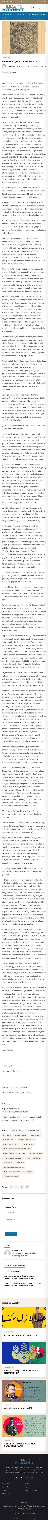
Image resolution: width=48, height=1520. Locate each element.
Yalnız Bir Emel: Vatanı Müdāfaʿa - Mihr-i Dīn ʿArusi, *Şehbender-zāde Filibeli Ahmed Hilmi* (22, 1285)
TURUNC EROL (36, 1135)
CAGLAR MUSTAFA (21, 1135)
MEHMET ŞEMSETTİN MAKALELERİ (14, 1153)
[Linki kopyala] (27, 1187)
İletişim (4, 1497)
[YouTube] (45, 2)
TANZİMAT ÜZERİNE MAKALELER (13, 1163)
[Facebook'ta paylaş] (11, 1187)
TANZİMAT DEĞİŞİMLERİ (10, 1176)
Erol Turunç (7, 1135)
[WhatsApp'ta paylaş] (22, 1187)
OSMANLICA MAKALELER (27, 1140)
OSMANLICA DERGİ (36, 1153)
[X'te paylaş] (16, 1187)
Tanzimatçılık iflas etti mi (12, 1071)
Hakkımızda (6, 1493)
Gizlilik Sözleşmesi (31, 1490)
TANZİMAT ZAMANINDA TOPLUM (13, 1167)
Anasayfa (8, 14)
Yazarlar (5, 1490)
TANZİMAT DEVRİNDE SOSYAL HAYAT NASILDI (17, 1172)
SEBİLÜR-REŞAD (28, 1144)
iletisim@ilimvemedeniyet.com (24, 1513)
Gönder (11, 1234)
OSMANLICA (20, 14)
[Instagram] (42, 2)
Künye (27, 1487)
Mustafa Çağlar (17, 1130)
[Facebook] (35, 2)
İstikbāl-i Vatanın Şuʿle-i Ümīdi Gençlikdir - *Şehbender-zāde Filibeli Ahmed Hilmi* (19, 1277)
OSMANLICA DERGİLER (10, 1144)
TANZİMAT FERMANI (32, 1130)
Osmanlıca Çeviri (8, 1140)
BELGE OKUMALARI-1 (12, 1272)
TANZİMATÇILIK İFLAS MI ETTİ (12, 1158)
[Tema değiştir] (33, 8)
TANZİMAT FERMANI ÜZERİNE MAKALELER (16, 1149)
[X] (38, 2)
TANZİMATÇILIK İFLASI (33, 1158)
